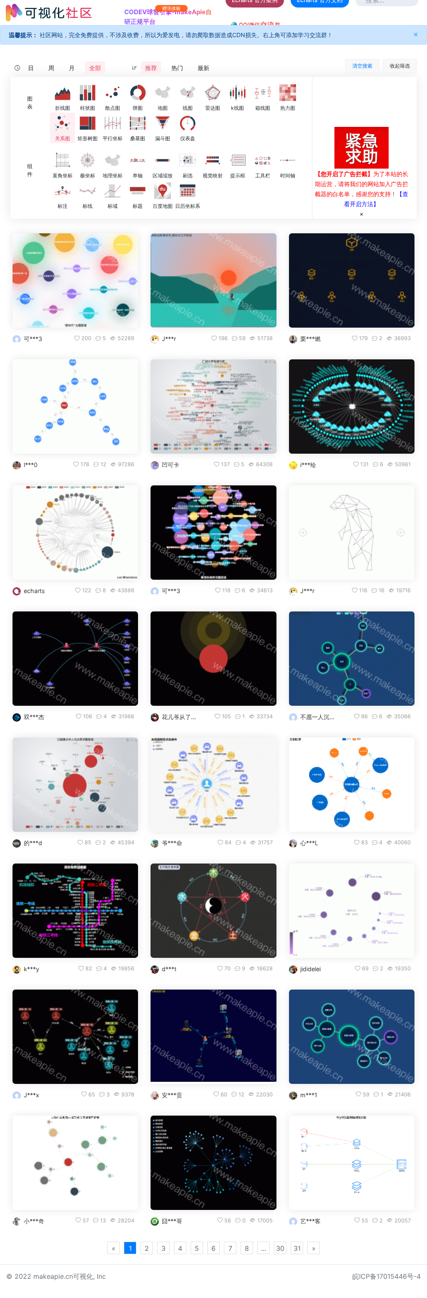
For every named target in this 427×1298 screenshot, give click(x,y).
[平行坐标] (112, 123)
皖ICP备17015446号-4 (386, 1276)
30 (280, 1248)
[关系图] (62, 123)
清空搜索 (362, 66)
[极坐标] (87, 160)
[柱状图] (87, 92)
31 (297, 1248)
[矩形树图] (87, 123)
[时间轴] (287, 160)
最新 (203, 67)
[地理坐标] (112, 160)
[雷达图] (212, 92)
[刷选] (187, 160)
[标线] (87, 190)
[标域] (112, 190)
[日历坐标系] (187, 190)
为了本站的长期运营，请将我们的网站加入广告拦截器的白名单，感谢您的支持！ (361, 183)
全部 (95, 67)
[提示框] (237, 160)
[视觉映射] (212, 160)
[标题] (137, 190)
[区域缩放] (162, 160)
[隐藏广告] (361, 214)
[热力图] (287, 92)
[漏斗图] (162, 123)
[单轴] (137, 160)
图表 (30, 103)
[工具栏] (262, 160)
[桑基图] (137, 123)
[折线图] (62, 92)
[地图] (162, 92)
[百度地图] (162, 190)
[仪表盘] (187, 123)
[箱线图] (262, 92)
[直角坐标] (62, 160)
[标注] (62, 190)
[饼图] (137, 92)
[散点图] (112, 92)
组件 (30, 170)
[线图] (187, 92)
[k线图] (237, 92)
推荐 (151, 67)
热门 (177, 67)
